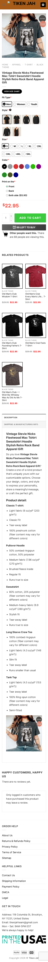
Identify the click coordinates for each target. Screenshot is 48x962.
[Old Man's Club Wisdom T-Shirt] (12, 276)
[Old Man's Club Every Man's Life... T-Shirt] (36, 276)
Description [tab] (10, 417)
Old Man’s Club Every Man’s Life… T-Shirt (35, 296)
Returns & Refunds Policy (16, 841)
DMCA (5, 892)
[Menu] (4, 4)
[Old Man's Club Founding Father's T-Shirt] (12, 325)
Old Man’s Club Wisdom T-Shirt (9, 295)
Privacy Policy (10, 846)
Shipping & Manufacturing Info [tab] (21, 424)
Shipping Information (14, 881)
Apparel (16, 64)
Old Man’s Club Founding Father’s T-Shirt (12, 346)
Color (5, 160)
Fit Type (6, 97)
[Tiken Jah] (23, 4)
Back (11, 191)
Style (6, 110)
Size (5, 139)
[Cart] (43, 4)
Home (5, 64)
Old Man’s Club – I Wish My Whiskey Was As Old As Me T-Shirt (12, 396)
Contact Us (8, 875)
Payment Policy (10, 886)
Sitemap (6, 858)
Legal (5, 897)
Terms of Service (11, 852)
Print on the (8, 181)
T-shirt (29, 64)
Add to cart (30, 218)
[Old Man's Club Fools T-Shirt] (36, 325)
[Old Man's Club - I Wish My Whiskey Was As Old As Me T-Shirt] (12, 374)
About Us (7, 835)
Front (11, 186)
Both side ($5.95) (18, 195)
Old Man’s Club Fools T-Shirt (35, 344)
